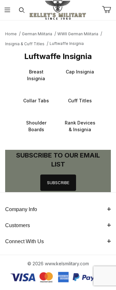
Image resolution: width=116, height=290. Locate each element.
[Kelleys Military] (58, 9)
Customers (17, 225)
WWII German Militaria (77, 33)
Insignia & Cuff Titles (24, 43)
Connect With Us (24, 241)
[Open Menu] (7, 10)
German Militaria (37, 33)
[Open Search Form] (22, 10)
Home (11, 33)
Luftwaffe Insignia (67, 43)
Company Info (21, 209)
